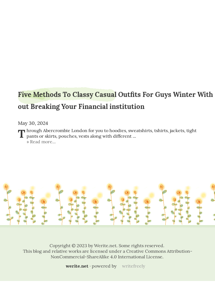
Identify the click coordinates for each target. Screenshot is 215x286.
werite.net (77, 266)
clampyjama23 (107, 18)
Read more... (43, 141)
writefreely (133, 266)
